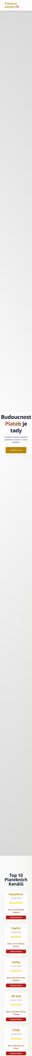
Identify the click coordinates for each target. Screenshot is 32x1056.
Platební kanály (12, 5)
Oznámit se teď (16, 450)
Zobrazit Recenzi (16, 917)
